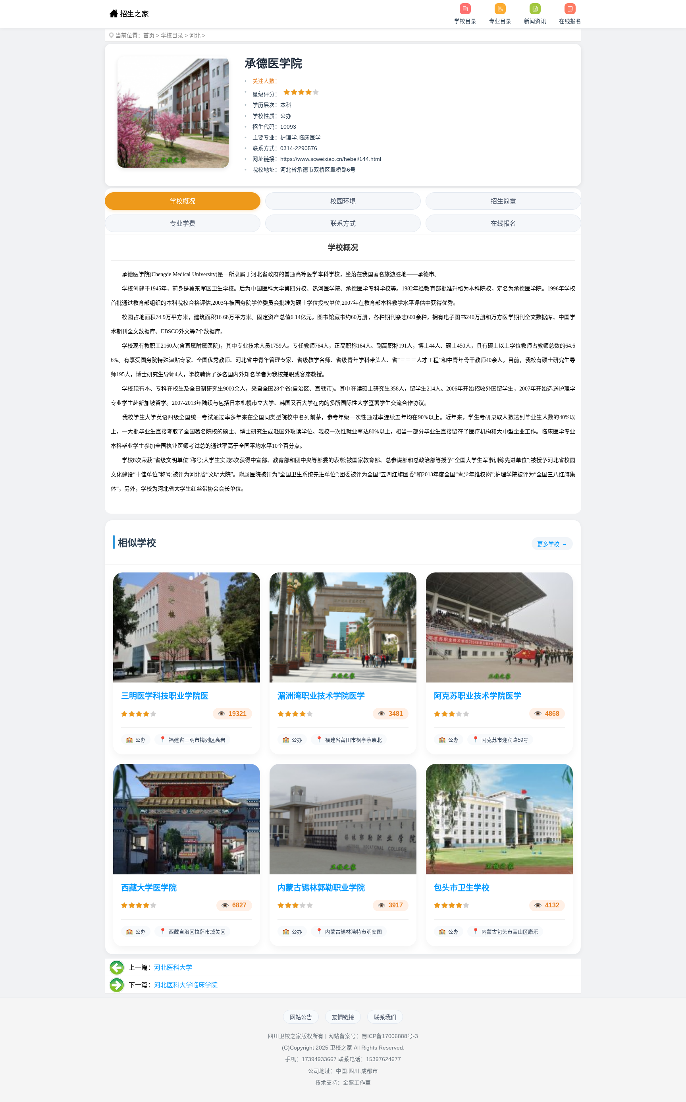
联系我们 (385, 1017)
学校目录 (172, 35)
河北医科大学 (173, 967)
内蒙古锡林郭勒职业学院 (321, 888)
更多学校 (548, 544)
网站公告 (301, 1017)
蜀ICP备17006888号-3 (390, 1036)
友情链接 (343, 1017)
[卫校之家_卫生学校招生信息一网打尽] (129, 14)
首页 (148, 35)
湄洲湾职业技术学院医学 (321, 696)
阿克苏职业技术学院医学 (477, 696)
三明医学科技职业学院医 (164, 696)
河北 (194, 35)
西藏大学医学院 (149, 888)
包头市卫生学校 (461, 888)
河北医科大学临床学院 (186, 985)
